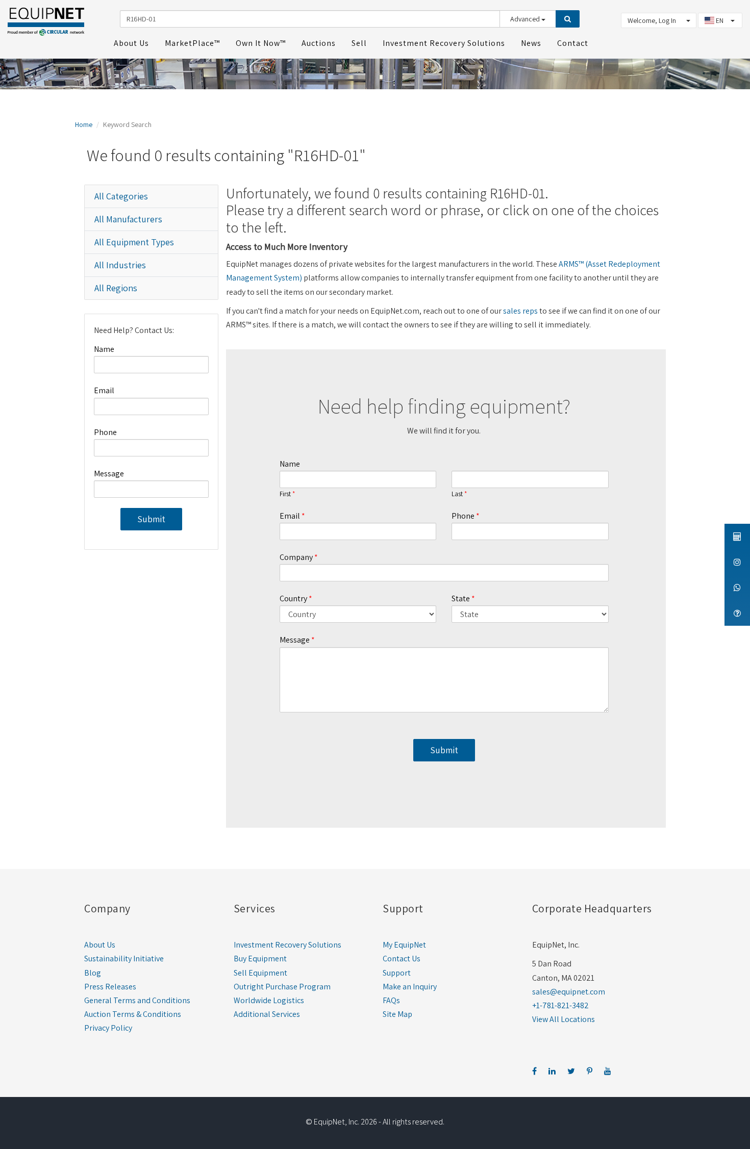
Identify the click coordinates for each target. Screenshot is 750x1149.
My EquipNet (404, 944)
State (461, 598)
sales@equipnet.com (568, 991)
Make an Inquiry (410, 986)
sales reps (520, 310)
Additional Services (267, 1014)
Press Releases (110, 986)
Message (109, 473)
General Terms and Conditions (137, 1000)
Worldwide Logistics (269, 1000)
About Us (99, 944)
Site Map (397, 1014)
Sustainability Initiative (124, 958)
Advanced (525, 18)
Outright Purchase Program (282, 986)
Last (457, 494)
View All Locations (563, 1019)
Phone (105, 432)
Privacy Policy (108, 1028)
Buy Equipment (260, 958)
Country (293, 598)
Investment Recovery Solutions (287, 944)
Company (296, 557)
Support (397, 972)
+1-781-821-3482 (560, 1005)
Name (104, 349)
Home (83, 124)
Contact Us (401, 958)
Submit (151, 519)
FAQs (391, 1000)
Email (104, 390)
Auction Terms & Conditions (132, 1014)
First (285, 494)
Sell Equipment (260, 972)
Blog (92, 972)
